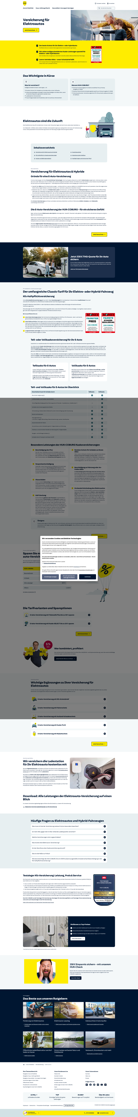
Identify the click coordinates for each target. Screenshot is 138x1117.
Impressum (77, 566)
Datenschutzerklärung (50, 563)
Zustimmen (88, 576)
